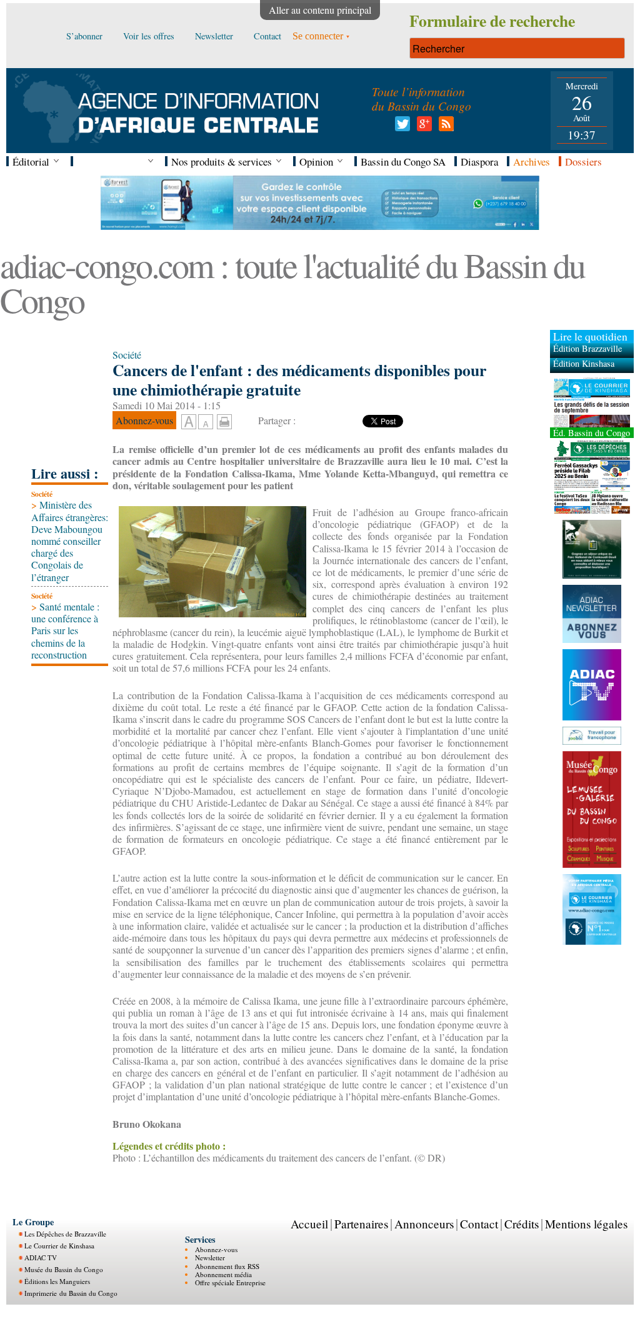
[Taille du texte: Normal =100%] (205, 422)
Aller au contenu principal (320, 9)
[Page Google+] (422, 127)
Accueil (309, 1224)
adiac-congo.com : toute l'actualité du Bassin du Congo (292, 282)
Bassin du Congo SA (403, 161)
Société (41, 494)
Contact (479, 1224)
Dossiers (583, 161)
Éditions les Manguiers (57, 1281)
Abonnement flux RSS (227, 1266)
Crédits (521, 1224)
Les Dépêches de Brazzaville (65, 1233)
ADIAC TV (40, 1257)
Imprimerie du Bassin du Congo (71, 1293)
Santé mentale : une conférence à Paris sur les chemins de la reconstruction (65, 630)
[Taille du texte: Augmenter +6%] (188, 422)
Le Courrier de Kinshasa (59, 1245)
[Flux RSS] (444, 127)
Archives (531, 161)
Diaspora (479, 161)
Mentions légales (586, 1224)
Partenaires (361, 1224)
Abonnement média (223, 1274)
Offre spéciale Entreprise (230, 1282)
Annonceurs (424, 1224)
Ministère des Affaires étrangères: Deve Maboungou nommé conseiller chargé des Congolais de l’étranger (69, 540)
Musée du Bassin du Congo (63, 1269)
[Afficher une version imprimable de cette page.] (224, 419)
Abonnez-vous (216, 1249)
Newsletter (210, 1257)
